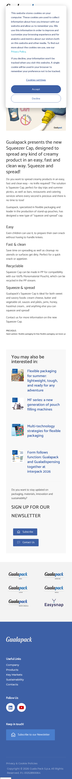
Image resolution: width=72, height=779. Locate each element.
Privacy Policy (18, 51)
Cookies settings (36, 79)
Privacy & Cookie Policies (21, 763)
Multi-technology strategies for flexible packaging (44, 431)
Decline (36, 98)
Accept (36, 89)
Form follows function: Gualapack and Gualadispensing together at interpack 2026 (43, 462)
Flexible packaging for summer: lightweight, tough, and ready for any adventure (42, 380)
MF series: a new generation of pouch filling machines (43, 405)
